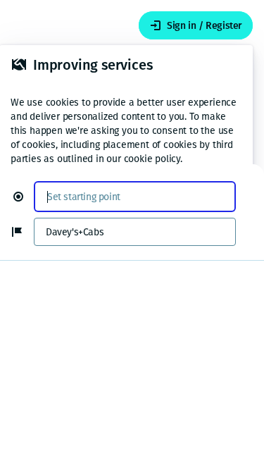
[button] (24, 197)
